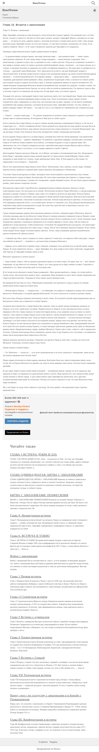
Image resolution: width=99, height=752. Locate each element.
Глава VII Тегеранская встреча (30, 675)
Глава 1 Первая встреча (25, 576)
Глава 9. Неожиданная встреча (30, 515)
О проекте (43, 742)
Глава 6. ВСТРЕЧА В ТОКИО (30, 536)
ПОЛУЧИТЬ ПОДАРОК (17, 421)
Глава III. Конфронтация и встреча (33, 719)
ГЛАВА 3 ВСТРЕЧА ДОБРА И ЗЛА (33, 454)
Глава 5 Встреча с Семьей (27, 657)
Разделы (53, 742)
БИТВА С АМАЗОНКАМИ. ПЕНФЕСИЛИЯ (39, 495)
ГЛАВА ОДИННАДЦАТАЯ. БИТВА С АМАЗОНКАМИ (46, 475)
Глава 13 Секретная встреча (28, 597)
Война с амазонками (24, 556)
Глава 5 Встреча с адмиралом (29, 617)
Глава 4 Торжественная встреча (31, 637)
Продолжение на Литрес (18, 432)
